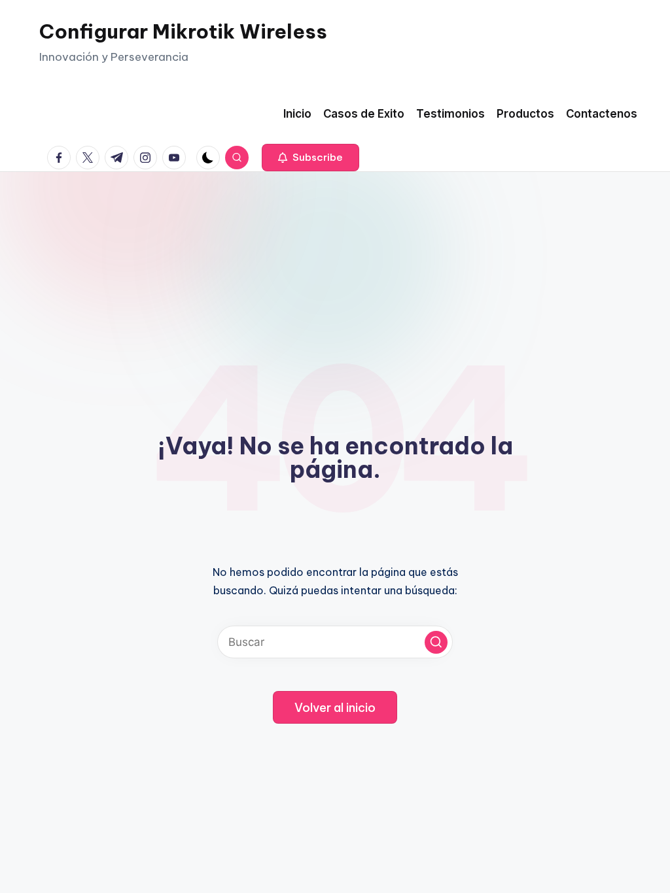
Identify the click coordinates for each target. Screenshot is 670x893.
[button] (310, 157)
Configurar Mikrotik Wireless (183, 31)
